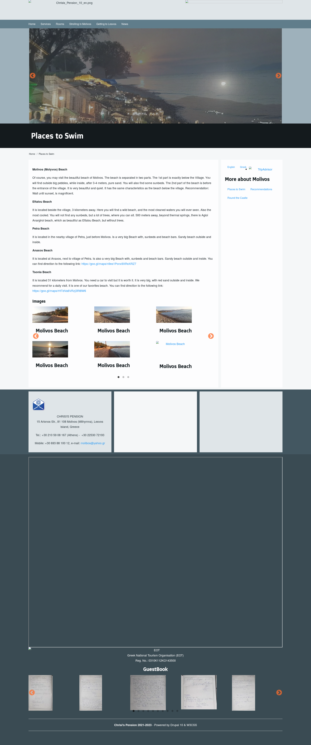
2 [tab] (123, 377)
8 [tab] (167, 711)
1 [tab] (118, 377)
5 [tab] (153, 711)
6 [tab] (158, 711)
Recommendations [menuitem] (261, 189)
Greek (243, 167)
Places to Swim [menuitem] (236, 189)
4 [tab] (148, 711)
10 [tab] (177, 711)
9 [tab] (172, 711)
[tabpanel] (123, 336)
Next (278, 75)
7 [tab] (162, 711)
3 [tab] (128, 377)
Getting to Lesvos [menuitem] (106, 24)
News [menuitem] (124, 24)
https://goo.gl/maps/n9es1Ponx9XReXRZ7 (108, 263)
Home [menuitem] (32, 24)
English (231, 167)
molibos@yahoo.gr (93, 443)
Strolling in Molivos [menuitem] (80, 24)
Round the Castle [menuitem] (237, 198)
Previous (32, 75)
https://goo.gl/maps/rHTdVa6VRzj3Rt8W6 (59, 290)
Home (32, 153)
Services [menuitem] (46, 24)
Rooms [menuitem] (60, 24)
